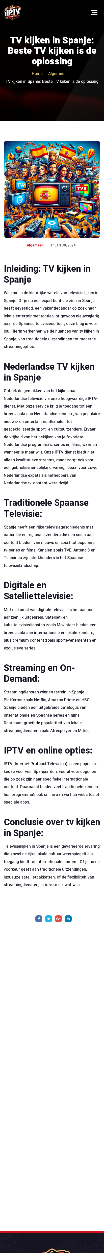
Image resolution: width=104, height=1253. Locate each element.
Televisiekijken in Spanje (27, 846)
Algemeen (35, 245)
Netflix (40, 700)
